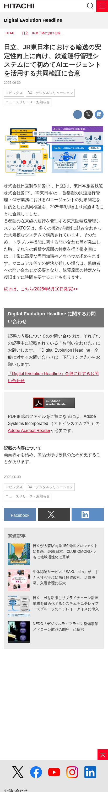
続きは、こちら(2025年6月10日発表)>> (41, 289)
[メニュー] (102, 6)
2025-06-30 (12, 83)
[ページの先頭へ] (103, 754)
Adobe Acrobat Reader (29, 430)
